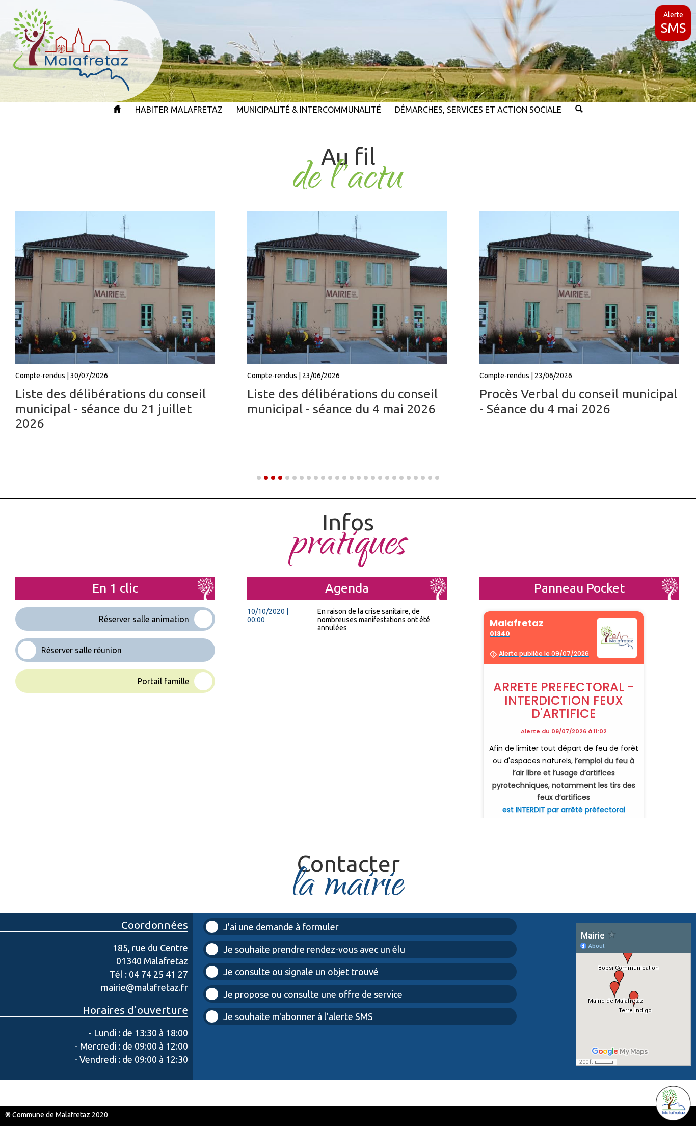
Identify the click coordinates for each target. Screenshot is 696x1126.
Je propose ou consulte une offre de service (313, 994)
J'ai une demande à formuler (281, 927)
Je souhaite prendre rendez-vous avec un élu (314, 949)
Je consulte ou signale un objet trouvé (301, 972)
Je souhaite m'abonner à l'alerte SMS (298, 1016)
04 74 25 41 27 (158, 974)
